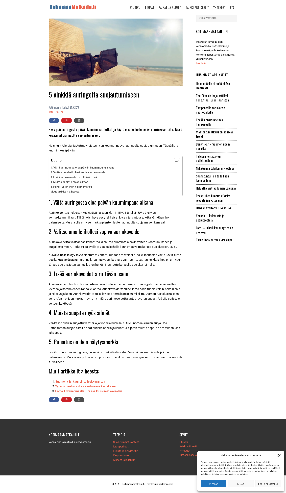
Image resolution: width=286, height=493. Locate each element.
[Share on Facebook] (54, 120)
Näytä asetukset (268, 483)
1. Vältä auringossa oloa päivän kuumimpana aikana (82, 167)
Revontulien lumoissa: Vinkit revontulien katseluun (213, 198)
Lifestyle (59, 112)
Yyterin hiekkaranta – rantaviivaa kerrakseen (86, 386)
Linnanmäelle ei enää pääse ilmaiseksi (213, 85)
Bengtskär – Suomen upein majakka (213, 146)
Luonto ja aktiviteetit (125, 451)
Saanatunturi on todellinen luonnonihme (212, 178)
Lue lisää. (201, 63)
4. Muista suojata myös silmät (69, 182)
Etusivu (183, 442)
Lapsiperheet (121, 446)
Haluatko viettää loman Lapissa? (216, 188)
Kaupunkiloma (121, 455)
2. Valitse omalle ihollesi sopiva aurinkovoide (77, 172)
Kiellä (240, 483)
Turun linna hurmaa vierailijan (214, 239)
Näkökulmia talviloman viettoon (215, 168)
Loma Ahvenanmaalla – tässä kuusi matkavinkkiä (88, 391)
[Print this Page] (79, 120)
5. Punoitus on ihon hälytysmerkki (71, 186)
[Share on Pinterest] (66, 120)
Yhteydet (184, 450)
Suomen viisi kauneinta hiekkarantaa (80, 381)
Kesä (51, 112)
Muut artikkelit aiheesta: (65, 191)
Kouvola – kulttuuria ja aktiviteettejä (210, 217)
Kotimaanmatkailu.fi (75, 7)
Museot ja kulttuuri (124, 460)
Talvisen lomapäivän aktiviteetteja (208, 158)
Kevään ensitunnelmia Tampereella (209, 122)
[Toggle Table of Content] (175, 161)
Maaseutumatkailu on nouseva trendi (215, 134)
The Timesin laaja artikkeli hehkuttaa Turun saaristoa (212, 97)
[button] (279, 455)
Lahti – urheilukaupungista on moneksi (214, 230)
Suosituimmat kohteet (126, 442)
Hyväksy (213, 483)
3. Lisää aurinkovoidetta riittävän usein (74, 177)
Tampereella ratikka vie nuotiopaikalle (210, 110)
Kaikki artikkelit (188, 446)
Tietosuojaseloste (190, 455)
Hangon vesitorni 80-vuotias (213, 207)
